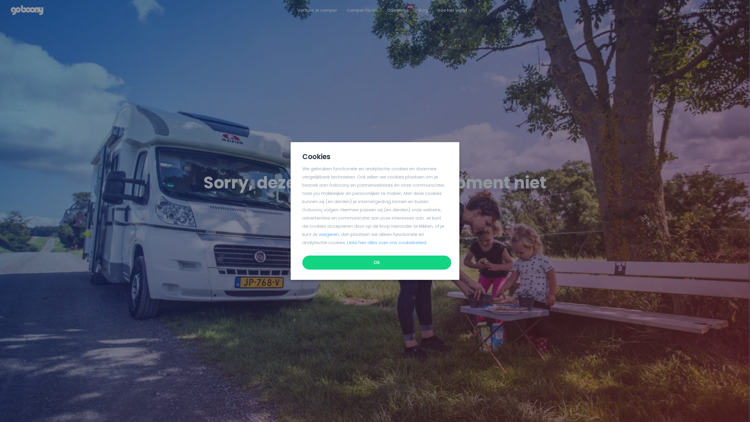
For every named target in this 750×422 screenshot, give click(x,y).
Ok (377, 262)
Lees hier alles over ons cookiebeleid (386, 242)
